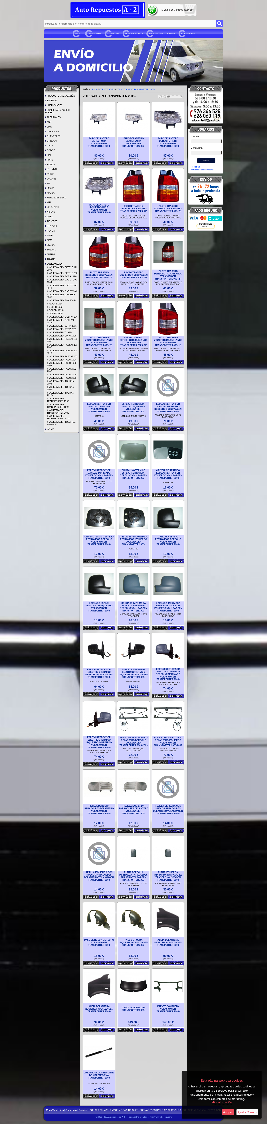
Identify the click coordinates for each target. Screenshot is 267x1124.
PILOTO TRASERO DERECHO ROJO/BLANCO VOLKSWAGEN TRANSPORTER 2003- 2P (168, 275)
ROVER (51, 231)
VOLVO (50, 429)
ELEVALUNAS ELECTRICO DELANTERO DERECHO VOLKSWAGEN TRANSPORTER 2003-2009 (134, 741)
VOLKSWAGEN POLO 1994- (63, 359)
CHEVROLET (53, 136)
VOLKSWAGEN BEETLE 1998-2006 (63, 268)
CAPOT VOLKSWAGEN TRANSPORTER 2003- (133, 1008)
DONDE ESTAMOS (134, 33)
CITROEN (52, 141)
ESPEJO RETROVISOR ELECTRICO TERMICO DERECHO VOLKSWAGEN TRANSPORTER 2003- (99, 673)
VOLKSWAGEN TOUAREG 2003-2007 (61, 423)
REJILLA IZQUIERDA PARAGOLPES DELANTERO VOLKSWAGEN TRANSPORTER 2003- (133, 810)
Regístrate (195, 167)
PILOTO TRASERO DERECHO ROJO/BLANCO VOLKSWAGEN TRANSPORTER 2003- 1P (133, 341)
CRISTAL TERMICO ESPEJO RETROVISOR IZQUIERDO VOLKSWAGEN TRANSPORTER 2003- (133, 540)
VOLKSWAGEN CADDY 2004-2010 (63, 286)
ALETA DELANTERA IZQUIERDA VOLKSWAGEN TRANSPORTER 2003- (99, 1009)
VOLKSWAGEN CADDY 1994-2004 (63, 281)
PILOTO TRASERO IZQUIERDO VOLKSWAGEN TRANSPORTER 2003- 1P (134, 275)
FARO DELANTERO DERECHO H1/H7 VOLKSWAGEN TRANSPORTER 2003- (168, 142)
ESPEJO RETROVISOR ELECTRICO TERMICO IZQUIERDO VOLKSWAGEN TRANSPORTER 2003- (134, 673)
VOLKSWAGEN (54, 264)
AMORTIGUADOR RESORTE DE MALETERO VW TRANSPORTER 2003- (99, 1075)
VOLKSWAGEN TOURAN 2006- (60, 388)
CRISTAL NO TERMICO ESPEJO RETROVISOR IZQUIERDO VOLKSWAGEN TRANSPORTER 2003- (168, 474)
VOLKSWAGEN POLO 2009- (63, 378)
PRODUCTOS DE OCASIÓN (61, 96)
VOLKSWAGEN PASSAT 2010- (64, 356)
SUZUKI (51, 254)
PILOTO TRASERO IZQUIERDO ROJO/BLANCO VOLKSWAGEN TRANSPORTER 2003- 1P (168, 341)
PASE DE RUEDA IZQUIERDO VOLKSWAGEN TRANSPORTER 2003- (134, 942)
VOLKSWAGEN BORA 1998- (63, 276)
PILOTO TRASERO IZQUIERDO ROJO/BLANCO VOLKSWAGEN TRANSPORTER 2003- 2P (99, 341)
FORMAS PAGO (188, 33)
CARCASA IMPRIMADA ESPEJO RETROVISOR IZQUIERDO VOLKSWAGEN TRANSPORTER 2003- (168, 607)
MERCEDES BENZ (56, 197)
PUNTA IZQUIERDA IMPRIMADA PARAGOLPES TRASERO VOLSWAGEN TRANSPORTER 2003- (168, 876)
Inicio (78, 33)
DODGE (51, 150)
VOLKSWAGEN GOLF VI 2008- (64, 317)
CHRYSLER (53, 131)
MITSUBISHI (53, 207)
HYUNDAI (52, 169)
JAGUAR (51, 179)
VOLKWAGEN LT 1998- (60, 332)
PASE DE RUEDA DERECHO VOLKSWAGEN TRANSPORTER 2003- (99, 942)
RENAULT (52, 226)
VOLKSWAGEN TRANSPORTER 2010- (58, 417)
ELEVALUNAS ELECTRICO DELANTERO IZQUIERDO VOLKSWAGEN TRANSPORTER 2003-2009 (168, 741)
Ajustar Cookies (247, 1112)
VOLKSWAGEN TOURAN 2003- (60, 382)
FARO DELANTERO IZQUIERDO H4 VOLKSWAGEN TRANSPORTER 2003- (133, 142)
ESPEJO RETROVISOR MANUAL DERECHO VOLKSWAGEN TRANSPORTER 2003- (99, 408)
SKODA (50, 245)
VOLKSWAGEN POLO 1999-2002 (62, 364)
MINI (49, 202)
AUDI (49, 122)
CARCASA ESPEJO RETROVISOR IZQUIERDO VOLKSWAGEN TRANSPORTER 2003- (99, 607)
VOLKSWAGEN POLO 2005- (63, 374)
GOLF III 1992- (56, 307)
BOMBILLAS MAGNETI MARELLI (57, 111)
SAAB (50, 235)
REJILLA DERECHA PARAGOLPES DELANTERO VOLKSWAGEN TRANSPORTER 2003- (99, 810)
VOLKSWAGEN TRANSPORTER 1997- (58, 405)
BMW (49, 126)
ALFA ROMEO (54, 117)
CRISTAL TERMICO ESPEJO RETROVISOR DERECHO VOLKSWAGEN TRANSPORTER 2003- (99, 540)
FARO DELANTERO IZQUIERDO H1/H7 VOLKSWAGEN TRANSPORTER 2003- (99, 209)
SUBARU (51, 249)
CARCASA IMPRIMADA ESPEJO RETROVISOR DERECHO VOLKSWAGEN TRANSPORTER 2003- (133, 607)
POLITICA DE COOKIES (169, 1110)
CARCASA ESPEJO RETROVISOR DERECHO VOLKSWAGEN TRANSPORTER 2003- (168, 540)
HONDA (51, 164)
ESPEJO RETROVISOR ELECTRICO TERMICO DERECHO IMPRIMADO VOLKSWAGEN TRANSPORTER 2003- (168, 674)
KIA (48, 183)
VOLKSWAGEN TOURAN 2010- (60, 394)
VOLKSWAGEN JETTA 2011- (63, 329)
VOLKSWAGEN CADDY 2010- (64, 291)
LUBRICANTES (54, 105)
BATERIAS (52, 100)
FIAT (49, 155)
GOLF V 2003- (56, 313)
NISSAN (51, 212)
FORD (50, 160)
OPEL (50, 216)
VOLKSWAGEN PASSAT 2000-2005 (63, 346)
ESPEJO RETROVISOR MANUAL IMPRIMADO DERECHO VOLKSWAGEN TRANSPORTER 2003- (168, 408)
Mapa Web (51, 1110)
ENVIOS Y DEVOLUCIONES (162, 33)
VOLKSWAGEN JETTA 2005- (63, 326)
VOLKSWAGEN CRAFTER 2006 (61, 295)
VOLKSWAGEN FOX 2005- (62, 300)
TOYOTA (51, 259)
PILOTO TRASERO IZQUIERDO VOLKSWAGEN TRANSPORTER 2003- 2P (168, 208)
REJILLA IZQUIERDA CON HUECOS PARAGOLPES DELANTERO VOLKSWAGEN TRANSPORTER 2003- (99, 876)
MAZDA (50, 193)
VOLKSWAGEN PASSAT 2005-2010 (63, 351)
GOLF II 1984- (56, 303)
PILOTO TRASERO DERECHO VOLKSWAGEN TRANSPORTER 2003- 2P (133, 208)
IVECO (50, 174)
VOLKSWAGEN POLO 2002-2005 (62, 370)
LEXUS (50, 188)
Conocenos (94, 33)
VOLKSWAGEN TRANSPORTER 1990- (58, 399)
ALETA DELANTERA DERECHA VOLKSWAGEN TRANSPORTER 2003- (168, 942)
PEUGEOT (52, 221)
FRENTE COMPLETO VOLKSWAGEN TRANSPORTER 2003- (168, 1009)
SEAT (49, 240)
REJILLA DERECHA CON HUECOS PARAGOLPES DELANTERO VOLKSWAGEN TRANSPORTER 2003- (168, 810)
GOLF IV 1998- (56, 310)
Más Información (222, 1102)
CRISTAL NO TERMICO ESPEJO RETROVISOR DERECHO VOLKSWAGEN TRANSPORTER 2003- (133, 474)
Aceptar (227, 1112)
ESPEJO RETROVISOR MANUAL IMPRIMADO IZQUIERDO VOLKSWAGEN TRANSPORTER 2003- (99, 474)
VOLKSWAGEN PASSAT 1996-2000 (63, 340)
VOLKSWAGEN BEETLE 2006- (64, 273)
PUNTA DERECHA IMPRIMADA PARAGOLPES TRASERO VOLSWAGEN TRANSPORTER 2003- (133, 876)
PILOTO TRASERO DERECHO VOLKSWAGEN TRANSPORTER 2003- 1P (99, 275)
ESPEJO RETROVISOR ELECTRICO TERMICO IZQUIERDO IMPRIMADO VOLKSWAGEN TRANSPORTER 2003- (99, 742)
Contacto (113, 33)
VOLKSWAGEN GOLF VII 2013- (60, 321)
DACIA (50, 145)
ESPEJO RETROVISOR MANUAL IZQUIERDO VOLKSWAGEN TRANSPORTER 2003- (133, 408)
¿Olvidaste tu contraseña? (202, 170)
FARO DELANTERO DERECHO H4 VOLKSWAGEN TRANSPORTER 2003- (99, 142)
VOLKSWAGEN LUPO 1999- (63, 335)
